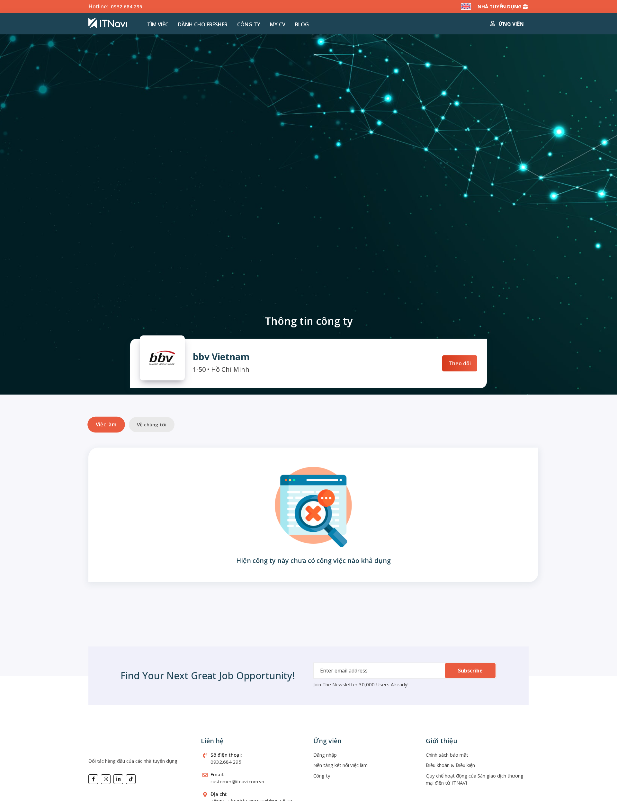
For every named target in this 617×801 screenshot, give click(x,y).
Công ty (248, 24)
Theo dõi (460, 363)
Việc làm (106, 424)
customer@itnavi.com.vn (237, 781)
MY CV (277, 24)
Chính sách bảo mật (447, 755)
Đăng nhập (325, 755)
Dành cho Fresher (203, 24)
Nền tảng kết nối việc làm (340, 765)
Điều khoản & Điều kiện (450, 765)
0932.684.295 (126, 6)
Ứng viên (510, 23)
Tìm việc (157, 24)
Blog (302, 24)
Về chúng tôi (151, 424)
